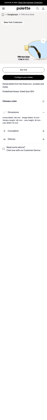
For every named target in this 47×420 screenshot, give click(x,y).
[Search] (37, 9)
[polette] (23, 8)
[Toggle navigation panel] (4, 9)
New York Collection (13, 23)
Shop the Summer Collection (30, 3)
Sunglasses (12, 15)
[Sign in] (43, 9)
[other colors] (42, 101)
